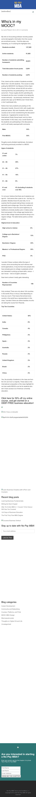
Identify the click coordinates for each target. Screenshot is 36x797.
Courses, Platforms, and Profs (11, 612)
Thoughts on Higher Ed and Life (11, 621)
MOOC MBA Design (8, 615)
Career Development (8, 606)
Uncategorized (6, 624)
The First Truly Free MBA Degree (12, 515)
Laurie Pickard (7, 30)
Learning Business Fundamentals (12, 501)
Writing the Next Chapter (9, 504)
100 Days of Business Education (12, 512)
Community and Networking (10, 609)
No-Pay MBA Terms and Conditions (17, 791)
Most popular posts (7, 618)
